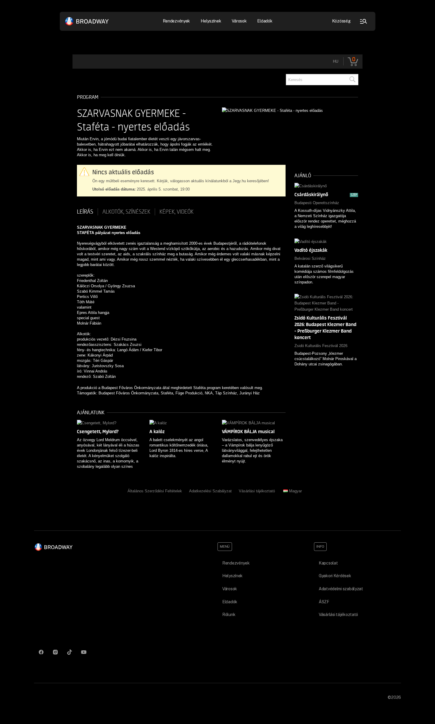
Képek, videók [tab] (177, 212)
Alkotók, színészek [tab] (126, 212)
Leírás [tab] (85, 212)
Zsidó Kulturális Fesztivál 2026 (320, 346)
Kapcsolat (328, 563)
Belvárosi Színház (310, 258)
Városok (239, 21)
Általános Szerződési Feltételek (155, 491)
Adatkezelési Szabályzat (210, 491)
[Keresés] (352, 79)
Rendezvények (236, 563)
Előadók (264, 21)
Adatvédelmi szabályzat (341, 588)
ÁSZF (324, 601)
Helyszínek (211, 21)
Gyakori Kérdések (335, 575)
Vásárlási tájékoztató (257, 491)
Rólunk (228, 614)
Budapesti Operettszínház (316, 203)
